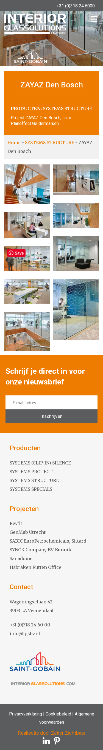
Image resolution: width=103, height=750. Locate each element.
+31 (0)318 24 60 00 (30, 625)
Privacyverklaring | (26, 714)
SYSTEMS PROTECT (31, 471)
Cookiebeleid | (59, 714)
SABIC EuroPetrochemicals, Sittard (48, 541)
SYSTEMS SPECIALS (31, 489)
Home (14, 142)
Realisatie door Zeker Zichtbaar (51, 733)
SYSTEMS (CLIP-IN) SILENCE (40, 463)
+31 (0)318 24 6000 (76, 5)
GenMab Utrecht (28, 532)
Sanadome (21, 558)
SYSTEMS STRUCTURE (67, 108)
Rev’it (16, 523)
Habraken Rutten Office (35, 567)
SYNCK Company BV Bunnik (40, 549)
